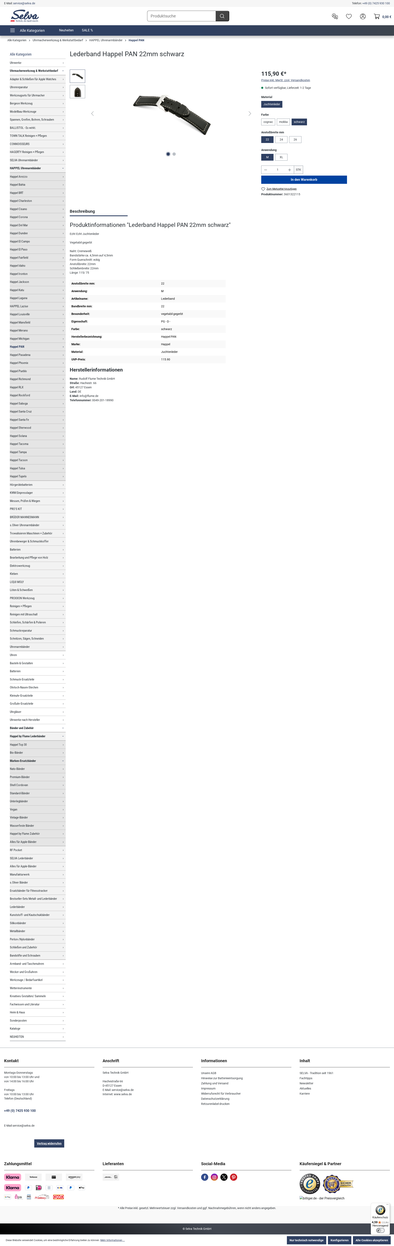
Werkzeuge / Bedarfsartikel (26, 980)
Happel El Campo (20, 241)
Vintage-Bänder (19, 817)
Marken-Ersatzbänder (23, 761)
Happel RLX (16, 387)
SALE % (87, 30)
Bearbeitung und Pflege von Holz (29, 557)
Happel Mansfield (20, 322)
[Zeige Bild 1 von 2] (168, 154)
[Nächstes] (250, 113)
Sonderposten (18, 1020)
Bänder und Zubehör (22, 728)
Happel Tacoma (19, 444)
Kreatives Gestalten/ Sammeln (28, 996)
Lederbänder (17, 907)
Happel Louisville (20, 314)
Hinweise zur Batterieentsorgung (222, 1078)
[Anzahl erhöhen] (289, 170)
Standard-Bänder (20, 793)
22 (267, 139)
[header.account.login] (362, 16)
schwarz (299, 121)
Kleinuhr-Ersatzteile (21, 695)
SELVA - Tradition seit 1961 (316, 1073)
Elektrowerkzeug (20, 566)
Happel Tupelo (18, 476)
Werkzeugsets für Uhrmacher (27, 95)
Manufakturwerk (20, 874)
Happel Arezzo (18, 176)
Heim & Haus (17, 1012)
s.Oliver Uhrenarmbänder (24, 525)
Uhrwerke (15, 63)
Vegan (13, 809)
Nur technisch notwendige (307, 1240)
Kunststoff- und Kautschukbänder (30, 915)
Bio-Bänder (16, 752)
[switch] (380, 1230)
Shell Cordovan (19, 785)
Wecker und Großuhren (23, 972)
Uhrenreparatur (19, 87)
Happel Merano (19, 330)
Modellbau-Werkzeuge (23, 111)
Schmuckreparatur (21, 630)
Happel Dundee (19, 233)
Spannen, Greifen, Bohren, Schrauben (32, 119)
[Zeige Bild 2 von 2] (174, 154)
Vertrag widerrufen (49, 1143)
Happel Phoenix (19, 363)
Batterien (15, 549)
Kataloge (15, 1028)
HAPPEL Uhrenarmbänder (25, 168)
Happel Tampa (18, 452)
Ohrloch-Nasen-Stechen (24, 687)
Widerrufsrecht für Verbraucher (221, 1093)
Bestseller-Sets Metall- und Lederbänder (33, 899)
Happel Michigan (19, 339)
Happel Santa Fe (19, 420)
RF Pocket (16, 850)
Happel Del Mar (19, 225)
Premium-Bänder (20, 777)
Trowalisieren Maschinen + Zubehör (31, 533)
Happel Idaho (17, 265)
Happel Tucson (18, 460)
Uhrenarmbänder (20, 647)
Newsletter (306, 1083)
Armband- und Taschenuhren (27, 964)
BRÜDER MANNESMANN (24, 517)
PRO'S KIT (16, 509)
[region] (161, 114)
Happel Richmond (20, 379)
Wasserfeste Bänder (22, 826)
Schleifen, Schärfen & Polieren (28, 622)
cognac (268, 121)
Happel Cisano (18, 209)
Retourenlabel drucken (215, 1103)
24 (281, 139)
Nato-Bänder (17, 769)
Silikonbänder (18, 923)
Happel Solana (18, 436)
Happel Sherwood (20, 428)
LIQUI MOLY (17, 582)
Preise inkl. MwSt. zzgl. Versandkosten (285, 80)
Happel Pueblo (18, 371)
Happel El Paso (18, 249)
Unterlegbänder (19, 801)
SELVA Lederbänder (21, 858)
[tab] (99, 211)
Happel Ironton (18, 274)
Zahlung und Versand (214, 1083)
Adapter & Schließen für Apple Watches (33, 79)
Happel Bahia (17, 184)
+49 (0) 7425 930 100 (376, 3)
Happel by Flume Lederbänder (27, 736)
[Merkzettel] (348, 16)
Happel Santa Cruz (21, 411)
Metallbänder (17, 931)
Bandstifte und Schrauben (25, 955)
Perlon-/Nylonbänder (22, 939)
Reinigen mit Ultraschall (23, 614)
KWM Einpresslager (21, 493)
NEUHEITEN (17, 1037)
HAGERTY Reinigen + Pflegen (27, 152)
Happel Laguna (18, 298)
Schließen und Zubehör (23, 947)
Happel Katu (17, 290)
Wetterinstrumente (21, 988)
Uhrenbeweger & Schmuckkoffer (29, 541)
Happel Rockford (20, 395)
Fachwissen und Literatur (25, 1004)
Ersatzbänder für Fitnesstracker (29, 891)
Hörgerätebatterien (21, 485)
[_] (171, 113)
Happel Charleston (21, 201)
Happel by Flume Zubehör (25, 834)
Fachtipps (306, 1078)
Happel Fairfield (19, 257)
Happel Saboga (19, 403)
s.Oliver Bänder (19, 882)
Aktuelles (305, 1088)
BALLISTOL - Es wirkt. (23, 128)
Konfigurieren (340, 1240)
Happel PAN (17, 347)
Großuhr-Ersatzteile (21, 703)
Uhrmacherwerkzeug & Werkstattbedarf (34, 71)
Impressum (208, 1088)
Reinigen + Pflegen (21, 606)
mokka (283, 121)
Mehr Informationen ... (112, 1240)
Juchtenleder (271, 104)
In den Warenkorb (304, 180)
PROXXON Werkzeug (22, 598)
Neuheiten (66, 30)
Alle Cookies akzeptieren (372, 1240)
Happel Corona (19, 217)
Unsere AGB (208, 1073)
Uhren (13, 655)
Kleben (14, 574)
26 (295, 139)
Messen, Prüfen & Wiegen (25, 501)
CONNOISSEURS (20, 144)
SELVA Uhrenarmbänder (24, 160)
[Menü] (387, 1205)
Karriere (305, 1093)
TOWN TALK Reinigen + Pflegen (28, 136)
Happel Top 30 (18, 744)
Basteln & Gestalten (21, 663)
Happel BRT (16, 193)
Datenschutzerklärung (215, 1098)
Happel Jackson (19, 282)
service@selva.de (24, 3)
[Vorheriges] (92, 113)
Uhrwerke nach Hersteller (25, 720)
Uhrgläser (15, 712)
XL (281, 157)
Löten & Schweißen (21, 590)
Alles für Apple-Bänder (23, 842)
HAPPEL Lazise (19, 306)
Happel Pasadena (20, 355)
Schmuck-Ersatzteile (22, 679)
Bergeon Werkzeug (21, 103)
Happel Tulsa (17, 468)
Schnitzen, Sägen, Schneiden (27, 638)
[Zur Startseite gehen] (24, 16)
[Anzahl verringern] (265, 170)
